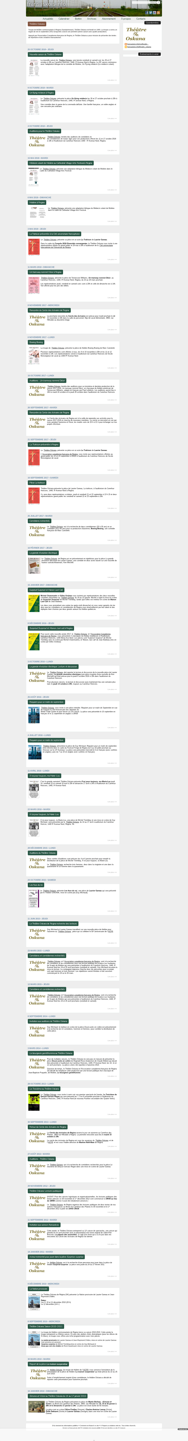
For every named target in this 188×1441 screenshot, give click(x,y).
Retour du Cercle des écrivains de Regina (47, 1127)
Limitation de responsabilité (91, 1428)
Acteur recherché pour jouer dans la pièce (56, 1256)
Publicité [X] (183, 1429)
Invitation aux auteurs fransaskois (44, 1224)
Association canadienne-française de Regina (60, 454)
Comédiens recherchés (39, 520)
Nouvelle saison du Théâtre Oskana (45, 54)
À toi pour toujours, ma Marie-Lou (44, 775)
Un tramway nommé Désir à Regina (45, 272)
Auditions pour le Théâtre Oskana (44, 131)
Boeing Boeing (36, 342)
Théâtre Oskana (65, 60)
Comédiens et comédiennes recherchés (47, 955)
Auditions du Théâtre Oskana (42, 852)
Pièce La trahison (37, 482)
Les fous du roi (36, 884)
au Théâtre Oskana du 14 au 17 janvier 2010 (57, 1396)
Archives (91, 18)
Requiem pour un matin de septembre (46, 702)
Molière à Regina (37, 202)
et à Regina (50, 628)
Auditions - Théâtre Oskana (41, 1158)
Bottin (78, 18)
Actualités (48, 18)
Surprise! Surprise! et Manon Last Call (46, 589)
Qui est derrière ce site (110, 1428)
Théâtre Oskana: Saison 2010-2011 (45, 1326)
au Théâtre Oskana (50, 1053)
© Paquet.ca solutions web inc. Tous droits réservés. (118, 1425)
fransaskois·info (46, 4)
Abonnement (109, 18)
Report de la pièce (48, 1364)
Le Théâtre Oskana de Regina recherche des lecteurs (53, 923)
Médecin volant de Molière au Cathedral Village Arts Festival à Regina (60, 163)
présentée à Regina (43, 444)
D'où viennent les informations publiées (65, 1425)
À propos (126, 18)
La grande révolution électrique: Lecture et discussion (53, 666)
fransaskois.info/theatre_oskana (139, 47)
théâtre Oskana (56, 1263)
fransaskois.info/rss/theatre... (138, 44)
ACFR (110, 932)
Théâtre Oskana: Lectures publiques (45, 1190)
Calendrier (64, 18)
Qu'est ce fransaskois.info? (72, 1428)
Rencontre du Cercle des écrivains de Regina (49, 310)
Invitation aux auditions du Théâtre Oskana (48, 1021)
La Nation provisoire (38, 1288)
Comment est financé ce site (89, 1425)
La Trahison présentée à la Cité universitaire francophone (54, 233)
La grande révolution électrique (43, 552)
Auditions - (47, 380)
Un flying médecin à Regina (41, 92)
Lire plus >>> (112, 80)
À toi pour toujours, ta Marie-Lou (44, 814)
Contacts (140, 18)
